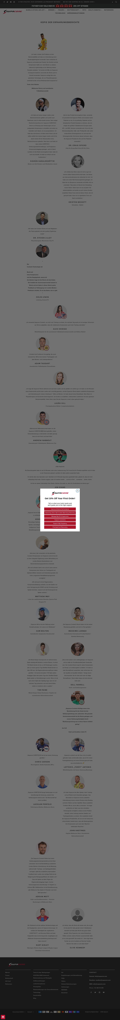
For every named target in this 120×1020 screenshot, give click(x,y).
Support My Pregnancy (60, 523)
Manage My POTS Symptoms (60, 516)
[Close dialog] (77, 490)
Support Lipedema (60, 520)
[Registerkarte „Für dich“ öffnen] (3, 1017)
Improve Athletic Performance (60, 509)
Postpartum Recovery (60, 527)
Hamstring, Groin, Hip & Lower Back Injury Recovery (60, 512)
